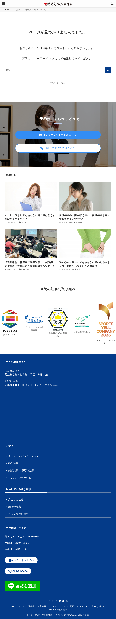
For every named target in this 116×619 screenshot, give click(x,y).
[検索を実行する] (108, 70)
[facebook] (49, 601)
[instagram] (56, 601)
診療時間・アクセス (47, 606)
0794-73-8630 (19, 571)
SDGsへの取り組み (58, 609)
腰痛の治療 (14, 506)
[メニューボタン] (3, 3)
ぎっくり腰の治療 (18, 513)
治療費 (31, 606)
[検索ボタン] (112, 3)
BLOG (22, 606)
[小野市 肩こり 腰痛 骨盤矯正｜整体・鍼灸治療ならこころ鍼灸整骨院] (58, 3)
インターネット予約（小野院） (91, 606)
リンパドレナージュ (19, 477)
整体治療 (13, 463)
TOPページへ (58, 83)
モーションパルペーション (23, 456)
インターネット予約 (22, 560)
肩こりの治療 (16, 499)
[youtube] (63, 601)
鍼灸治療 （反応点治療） (22, 470)
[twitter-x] (52, 601)
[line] (59, 601)
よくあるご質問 (66, 606)
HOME (13, 606)
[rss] (67, 601)
